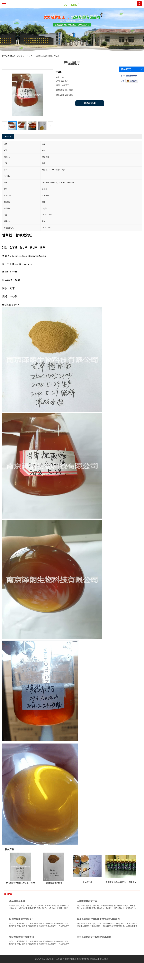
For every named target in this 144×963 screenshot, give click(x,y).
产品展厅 (30, 56)
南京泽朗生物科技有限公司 (66, 959)
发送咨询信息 (90, 103)
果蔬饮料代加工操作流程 (21, 937)
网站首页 (20, 56)
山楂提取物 (87, 882)
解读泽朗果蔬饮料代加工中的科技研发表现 (98, 919)
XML (79, 959)
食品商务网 (104, 959)
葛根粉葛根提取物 (54, 883)
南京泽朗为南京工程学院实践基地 (94, 937)
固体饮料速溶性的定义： (21, 919)
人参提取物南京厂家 (87, 901)
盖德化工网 (94, 959)
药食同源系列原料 (44, 56)
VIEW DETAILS (60, 913)
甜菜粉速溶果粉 (17, 901)
